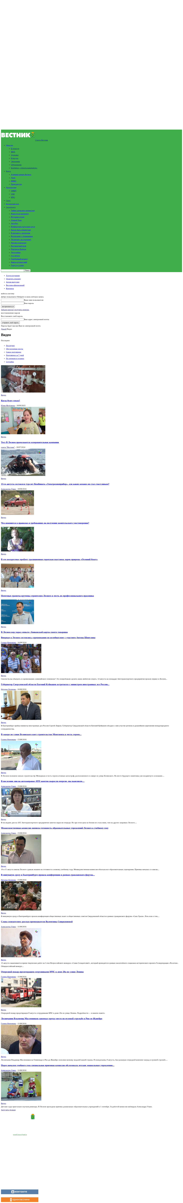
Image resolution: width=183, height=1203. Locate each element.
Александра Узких (8, 489)
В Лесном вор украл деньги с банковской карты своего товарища (34, 632)
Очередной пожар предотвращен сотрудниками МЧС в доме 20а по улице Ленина (42, 971)
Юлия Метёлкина (8, 406)
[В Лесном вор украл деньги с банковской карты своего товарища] (17, 624)
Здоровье (15, 155)
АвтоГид (14, 223)
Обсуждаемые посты (14, 349)
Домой (3, 329)
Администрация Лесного (21, 175)
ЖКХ (13, 152)
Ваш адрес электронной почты (36, 319)
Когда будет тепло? (10, 400)
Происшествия (11, 187)
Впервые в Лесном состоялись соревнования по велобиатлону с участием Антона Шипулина (48, 637)
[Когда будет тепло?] (23, 392)
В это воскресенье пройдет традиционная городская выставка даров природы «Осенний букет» (49, 559)
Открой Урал (16, 220)
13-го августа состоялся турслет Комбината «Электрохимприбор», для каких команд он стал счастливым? (55, 484)
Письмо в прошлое (18, 243)
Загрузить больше (8, 1110)
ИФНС (13, 181)
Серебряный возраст (19, 259)
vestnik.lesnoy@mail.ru (20, 1134)
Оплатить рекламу (13, 279)
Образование (16, 165)
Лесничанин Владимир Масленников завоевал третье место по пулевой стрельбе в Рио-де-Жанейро (51, 1018)
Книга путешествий (19, 262)
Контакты (10, 288)
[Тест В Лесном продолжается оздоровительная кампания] (23, 434)
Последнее (10, 346)
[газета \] (91, 1117)
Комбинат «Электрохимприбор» (24, 168)
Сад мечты (15, 256)
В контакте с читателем (20, 233)
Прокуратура (16, 184)
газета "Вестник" (8, 447)
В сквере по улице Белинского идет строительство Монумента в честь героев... (41, 734)
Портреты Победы (18, 249)
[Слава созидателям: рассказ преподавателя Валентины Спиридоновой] (21, 957)
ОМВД (13, 191)
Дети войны (16, 252)
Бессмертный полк (12, 204)
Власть (8, 171)
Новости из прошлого (20, 214)
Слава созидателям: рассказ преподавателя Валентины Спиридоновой (37, 921)
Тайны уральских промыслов (23, 211)
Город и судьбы (17, 265)
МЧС (13, 197)
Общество (9, 145)
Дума (13, 178)
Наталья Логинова (8, 689)
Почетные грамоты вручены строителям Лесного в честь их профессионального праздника (47, 595)
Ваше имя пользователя (33, 300)
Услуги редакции (13, 276)
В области (15, 149)
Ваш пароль (29, 303)
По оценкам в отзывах (15, 358)
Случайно (10, 362)
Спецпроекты (11, 207)
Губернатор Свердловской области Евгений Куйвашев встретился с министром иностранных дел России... (55, 684)
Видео (3, 395)
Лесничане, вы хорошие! (21, 240)
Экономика (15, 161)
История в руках (18, 217)
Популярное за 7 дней (15, 355)
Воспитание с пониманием (22, 236)
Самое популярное (13, 352)
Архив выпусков (12, 282)
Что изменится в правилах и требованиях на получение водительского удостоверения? (45, 523)
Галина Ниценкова (8, 643)
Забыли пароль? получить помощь (15, 310)
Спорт (8, 200)
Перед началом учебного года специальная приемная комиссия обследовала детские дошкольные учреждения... (57, 1065)
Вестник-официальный (15, 285)
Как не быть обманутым (21, 230)
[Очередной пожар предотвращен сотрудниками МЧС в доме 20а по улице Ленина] (21, 1007)
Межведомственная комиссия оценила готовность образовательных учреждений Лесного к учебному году (54, 828)
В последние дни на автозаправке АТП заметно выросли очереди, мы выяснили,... (43, 781)
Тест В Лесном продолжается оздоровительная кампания (30, 442)
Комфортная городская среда (23, 227)
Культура (14, 158)
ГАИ (13, 194)
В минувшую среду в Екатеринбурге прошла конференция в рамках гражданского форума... (48, 875)
